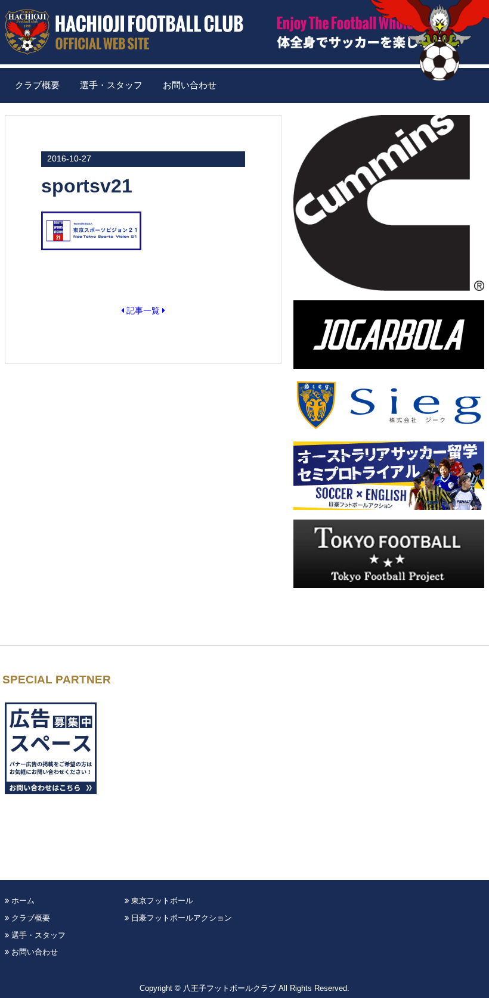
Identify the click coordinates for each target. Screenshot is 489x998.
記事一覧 (143, 310)
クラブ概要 (37, 85)
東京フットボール (161, 900)
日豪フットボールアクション (180, 917)
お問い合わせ (189, 85)
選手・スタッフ (111, 85)
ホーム (22, 900)
